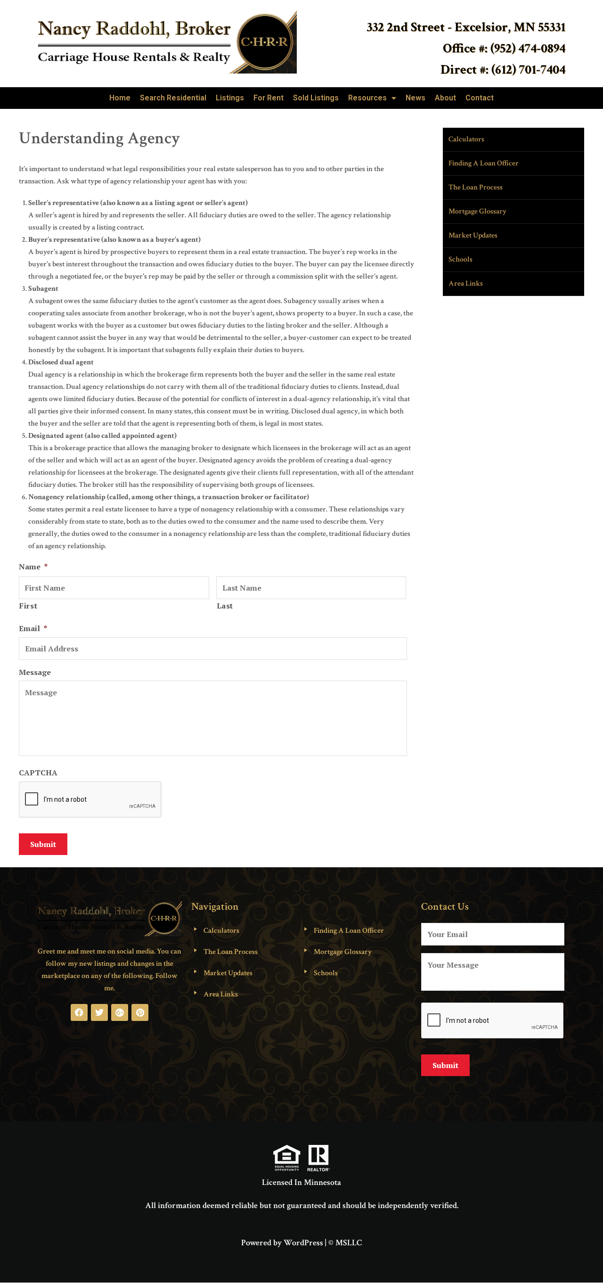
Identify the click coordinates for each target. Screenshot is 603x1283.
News (415, 97)
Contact (479, 97)
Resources (367, 97)
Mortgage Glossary (477, 211)
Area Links (465, 283)
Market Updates (472, 235)
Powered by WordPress (282, 1242)
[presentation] (492, 1021)
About (445, 97)
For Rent (268, 97)
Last (225, 605)
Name (33, 567)
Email (33, 628)
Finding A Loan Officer (483, 163)
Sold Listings (316, 97)
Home (119, 97)
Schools (460, 259)
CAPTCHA (38, 773)
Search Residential (173, 97)
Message (35, 672)
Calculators (466, 139)
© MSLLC (345, 1242)
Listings (230, 97)
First (28, 605)
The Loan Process (475, 187)
